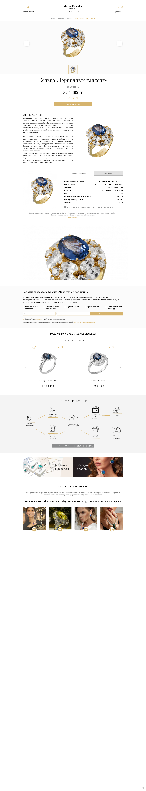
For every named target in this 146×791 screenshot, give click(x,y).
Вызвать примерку (83, 446)
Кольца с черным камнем (59, 215)
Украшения (28, 11)
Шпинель (117, 184)
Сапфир (108, 184)
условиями (38, 319)
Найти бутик (62, 445)
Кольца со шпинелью (36, 213)
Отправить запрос (107, 314)
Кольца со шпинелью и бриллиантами (82, 215)
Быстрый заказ (73, 104)
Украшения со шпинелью (76, 213)
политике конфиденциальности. (84, 322)
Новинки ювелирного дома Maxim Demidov (100, 213)
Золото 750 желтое (115, 187)
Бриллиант (99, 184)
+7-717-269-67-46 (73, 11)
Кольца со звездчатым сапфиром (55, 213)
